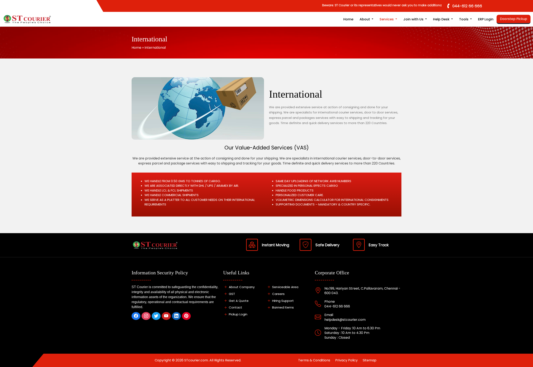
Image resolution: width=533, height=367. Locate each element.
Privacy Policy (346, 360)
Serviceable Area (284, 287)
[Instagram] (146, 316)
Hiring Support (282, 301)
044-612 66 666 (467, 6)
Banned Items (282, 307)
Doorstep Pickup (513, 18)
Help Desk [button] (441, 19)
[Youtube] (166, 316)
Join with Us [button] (413, 19)
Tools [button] (464, 19)
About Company (241, 287)
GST (231, 294)
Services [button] (387, 19)
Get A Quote (238, 301)
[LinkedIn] (176, 316)
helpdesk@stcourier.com (345, 319)
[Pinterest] (186, 316)
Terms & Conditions (314, 360)
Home (348, 19)
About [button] (365, 19)
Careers (278, 294)
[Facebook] (136, 316)
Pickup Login (237, 314)
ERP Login (485, 19)
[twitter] (156, 316)
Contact (235, 307)
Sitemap (369, 360)
